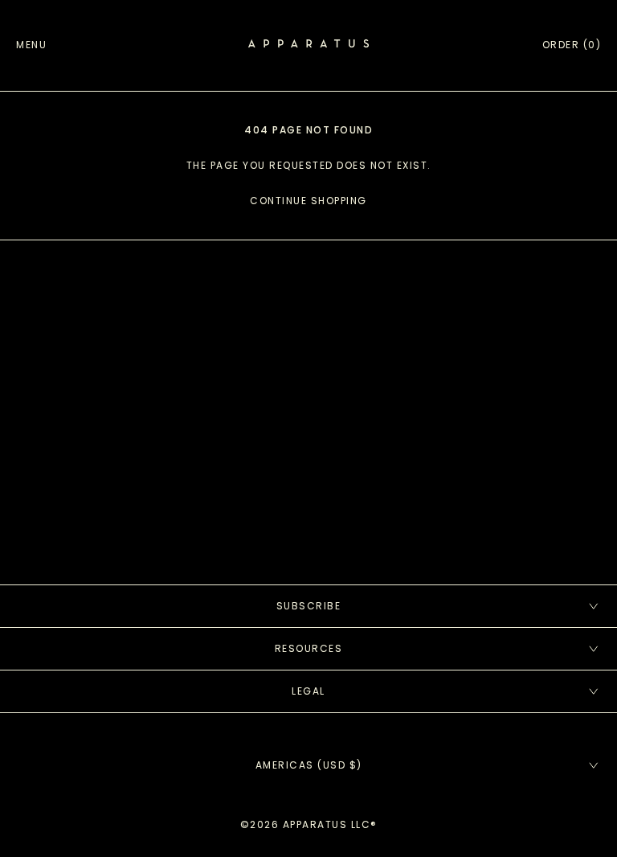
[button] (572, 45)
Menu (31, 44)
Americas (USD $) (308, 765)
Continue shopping (308, 200)
